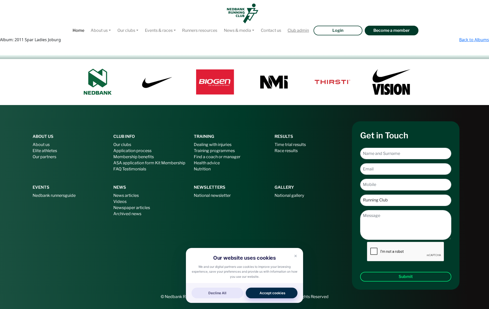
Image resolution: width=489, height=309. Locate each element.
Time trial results (290, 144)
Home (78, 30)
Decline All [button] (217, 293)
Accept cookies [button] (272, 293)
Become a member (391, 30)
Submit (406, 276)
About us (99, 30)
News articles (126, 195)
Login (337, 30)
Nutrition (202, 169)
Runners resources (199, 30)
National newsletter (212, 195)
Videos (120, 201)
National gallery (289, 195)
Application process (132, 150)
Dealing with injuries (213, 144)
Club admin (298, 30)
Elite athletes (45, 150)
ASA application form (133, 162)
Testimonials (134, 169)
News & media (237, 30)
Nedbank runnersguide (54, 195)
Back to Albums (474, 39)
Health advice (207, 162)
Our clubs (126, 30)
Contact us (271, 30)
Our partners (44, 156)
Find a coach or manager (217, 156)
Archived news (127, 213)
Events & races (159, 30)
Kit (157, 162)
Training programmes (214, 150)
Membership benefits (133, 156)
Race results (286, 150)
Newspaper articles (131, 207)
